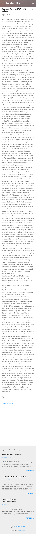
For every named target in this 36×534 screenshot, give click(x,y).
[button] (33, 9)
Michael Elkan (22, 530)
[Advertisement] (18, 424)
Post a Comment (8, 403)
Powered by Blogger (19, 526)
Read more (30, 471)
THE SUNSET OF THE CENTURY (14, 477)
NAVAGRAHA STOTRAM (11, 454)
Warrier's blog (13, 3)
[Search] (33, 4)
